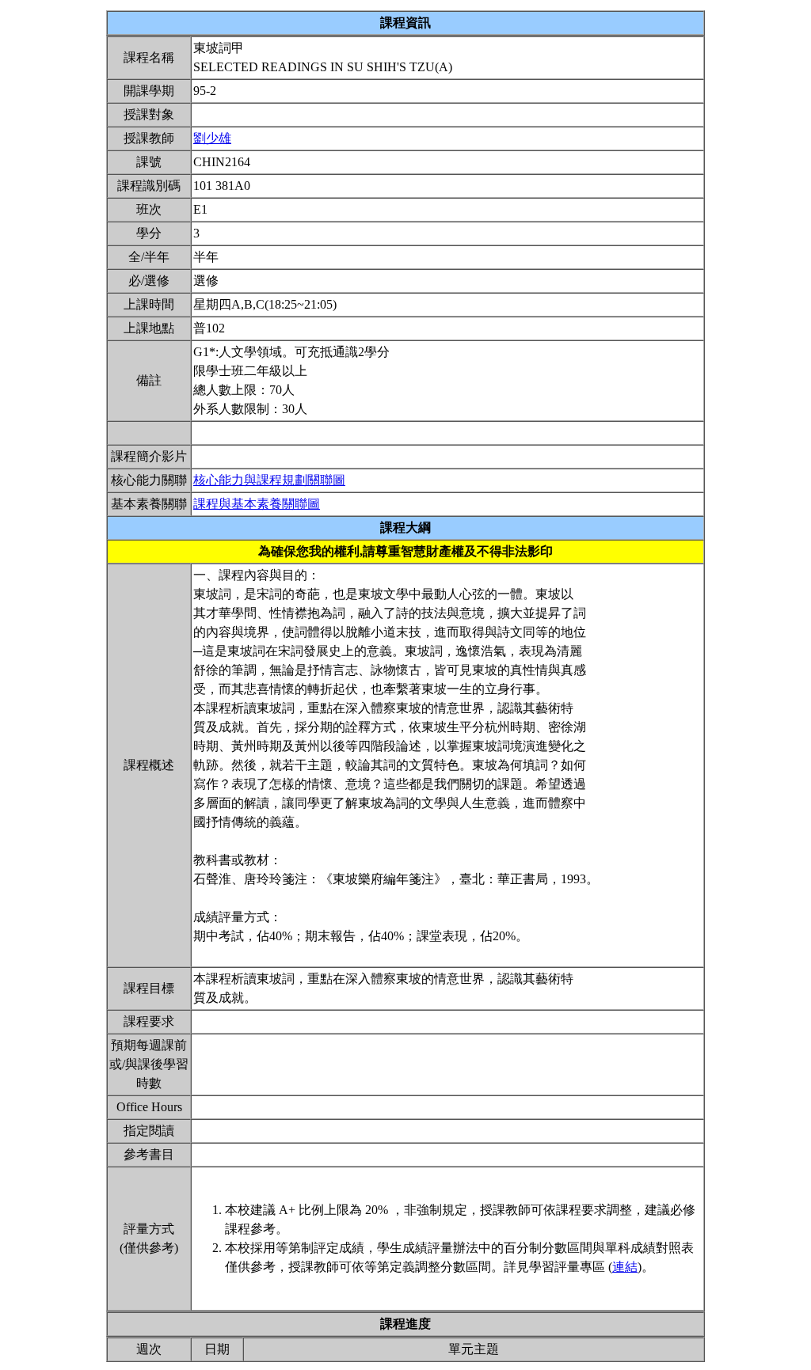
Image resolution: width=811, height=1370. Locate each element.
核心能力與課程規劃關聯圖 (269, 480)
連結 (625, 1266)
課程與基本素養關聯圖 (256, 503)
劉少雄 (212, 138)
